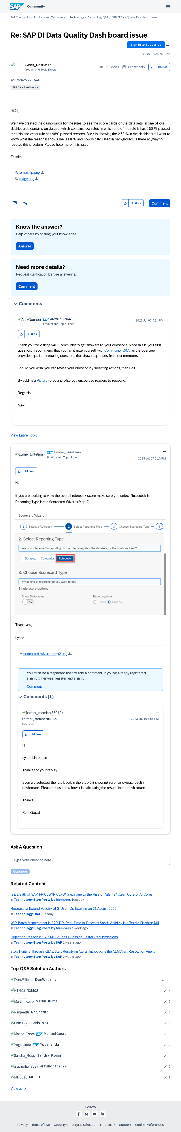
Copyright (61, 1124)
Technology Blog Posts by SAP (38, 942)
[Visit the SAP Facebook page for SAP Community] (78, 1114)
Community (36, 6)
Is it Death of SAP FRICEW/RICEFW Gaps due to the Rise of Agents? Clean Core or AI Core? (82, 894)
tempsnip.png (29, 172)
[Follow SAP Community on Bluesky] (86, 1114)
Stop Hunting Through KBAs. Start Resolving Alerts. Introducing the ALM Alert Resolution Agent (83, 951)
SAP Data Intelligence (25, 87)
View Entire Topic (24, 435)
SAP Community (20, 17)
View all (17, 1088)
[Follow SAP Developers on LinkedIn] (102, 1114)
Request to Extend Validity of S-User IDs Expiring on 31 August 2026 (64, 908)
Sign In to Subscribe (146, 44)
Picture (42, 380)
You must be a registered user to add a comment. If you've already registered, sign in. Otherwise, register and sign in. (87, 675)
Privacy (22, 1124)
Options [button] (167, 45)
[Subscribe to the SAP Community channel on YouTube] (94, 1114)
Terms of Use (41, 1124)
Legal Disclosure (84, 1124)
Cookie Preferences (149, 1124)
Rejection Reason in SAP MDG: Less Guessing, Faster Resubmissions (64, 937)
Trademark (107, 1124)
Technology (77, 17)
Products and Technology (50, 17)
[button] (152, 67)
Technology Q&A (98, 17)
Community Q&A (117, 350)
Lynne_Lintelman (38, 65)
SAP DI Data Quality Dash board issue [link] (134, 17)
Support (125, 1124)
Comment (159, 203)
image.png (26, 179)
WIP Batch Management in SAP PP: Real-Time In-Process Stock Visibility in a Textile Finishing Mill (85, 923)
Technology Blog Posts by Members (42, 899)
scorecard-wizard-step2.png (45, 654)
